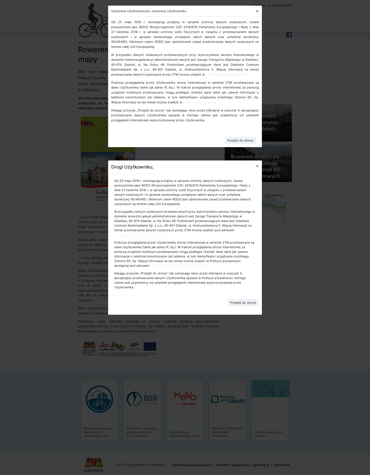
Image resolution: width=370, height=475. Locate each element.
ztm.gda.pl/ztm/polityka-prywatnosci (178, 265)
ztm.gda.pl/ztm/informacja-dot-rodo (141, 235)
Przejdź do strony (243, 303)
